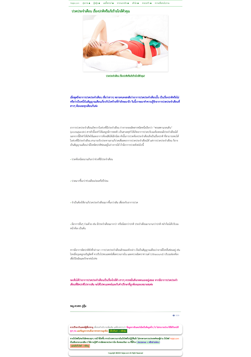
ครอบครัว (146, 3)
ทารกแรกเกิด (122, 3)
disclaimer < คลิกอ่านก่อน (148, 342)
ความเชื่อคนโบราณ (162, 3)
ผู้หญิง (96, 3)
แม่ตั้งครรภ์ (107, 3)
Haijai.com (74, 3)
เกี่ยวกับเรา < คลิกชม (118, 331)
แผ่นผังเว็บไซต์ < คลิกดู (80, 346)
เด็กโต (134, 3)
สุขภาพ (86, 3)
